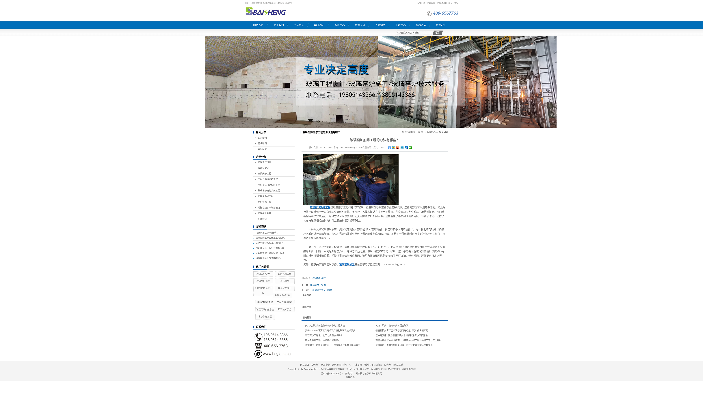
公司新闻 (262, 138)
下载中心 (400, 25)
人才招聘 (380, 25)
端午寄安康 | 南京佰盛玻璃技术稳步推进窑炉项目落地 (401, 335)
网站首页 (258, 25)
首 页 (420, 132)
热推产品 (350, 377)
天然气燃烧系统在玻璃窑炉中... (271, 243)
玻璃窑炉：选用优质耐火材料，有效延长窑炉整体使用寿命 (404, 345)
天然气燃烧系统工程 (268, 179)
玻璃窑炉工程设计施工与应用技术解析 (324, 335)
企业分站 (431, 3)
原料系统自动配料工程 (269, 185)
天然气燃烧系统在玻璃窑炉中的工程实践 (325, 325)
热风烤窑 (262, 219)
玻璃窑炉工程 (263, 281)
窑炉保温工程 (264, 202)
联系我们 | (389, 365)
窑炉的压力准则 (318, 285)
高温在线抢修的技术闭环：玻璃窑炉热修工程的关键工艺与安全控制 (408, 340)
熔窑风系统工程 (265, 196)
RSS (449, 3)
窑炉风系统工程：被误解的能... (271, 248)
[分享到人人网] (406, 147)
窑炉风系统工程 (265, 302)
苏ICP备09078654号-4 (332, 373)
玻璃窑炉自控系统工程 (269, 190)
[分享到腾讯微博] (402, 147)
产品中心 (299, 25)
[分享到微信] (410, 147)
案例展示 (319, 25)
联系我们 (441, 25)
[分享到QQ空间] (393, 147)
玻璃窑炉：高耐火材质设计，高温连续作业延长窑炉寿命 (332, 345)
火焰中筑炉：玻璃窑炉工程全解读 (391, 325)
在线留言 (421, 25)
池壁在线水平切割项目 (269, 207)
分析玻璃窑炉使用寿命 (321, 290)
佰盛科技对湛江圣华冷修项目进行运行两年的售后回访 (401, 330)
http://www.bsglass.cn (394, 264)
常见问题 (262, 149)
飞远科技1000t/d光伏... (267, 233)
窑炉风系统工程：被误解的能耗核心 (322, 340)
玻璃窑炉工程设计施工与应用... (271, 238)
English (421, 3)
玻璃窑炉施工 (264, 168)
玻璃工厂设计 (264, 162)
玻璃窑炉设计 (380, 369)
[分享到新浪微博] (397, 147)
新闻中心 (339, 25)
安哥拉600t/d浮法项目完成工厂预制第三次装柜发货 (330, 330)
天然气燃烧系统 (284, 302)
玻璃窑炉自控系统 (265, 309)
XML (456, 3)
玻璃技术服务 (264, 213)
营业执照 (398, 365)
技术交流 (360, 25)
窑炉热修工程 (264, 173)
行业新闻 (262, 143)
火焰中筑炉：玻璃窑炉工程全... (271, 253)
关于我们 (279, 25)
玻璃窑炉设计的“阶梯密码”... (269, 258)
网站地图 (441, 3)
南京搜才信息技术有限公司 (369, 373)
